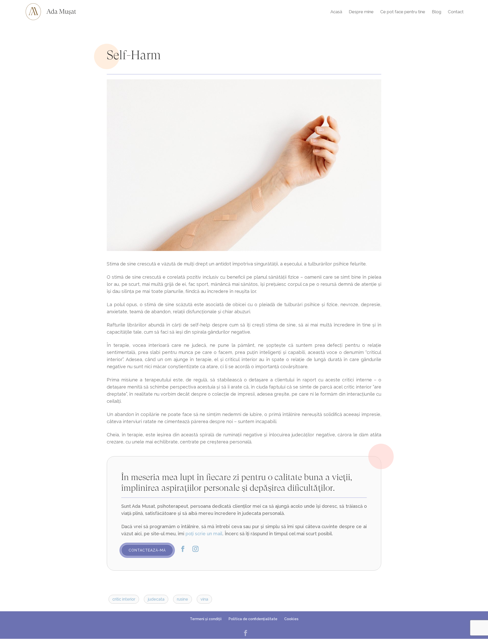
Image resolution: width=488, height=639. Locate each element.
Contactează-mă (147, 550)
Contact (456, 12)
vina (204, 599)
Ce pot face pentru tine (402, 12)
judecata (156, 599)
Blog (436, 12)
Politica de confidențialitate (252, 619)
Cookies (291, 619)
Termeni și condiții (206, 619)
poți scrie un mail (204, 533)
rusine (182, 599)
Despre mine (361, 12)
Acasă (336, 12)
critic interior (123, 599)
